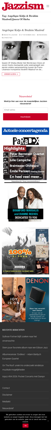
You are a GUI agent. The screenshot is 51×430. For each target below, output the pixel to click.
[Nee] (48, 421)
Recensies (43, 35)
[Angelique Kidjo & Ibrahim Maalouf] (25, 50)
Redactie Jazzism (10, 35)
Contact (6, 388)
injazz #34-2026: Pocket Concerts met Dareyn (23, 376)
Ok (26, 426)
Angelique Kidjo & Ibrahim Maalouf (23, 30)
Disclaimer (7, 394)
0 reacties (8, 38)
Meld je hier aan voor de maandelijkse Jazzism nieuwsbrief (25, 102)
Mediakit (6, 401)
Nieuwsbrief (8, 408)
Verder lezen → (11, 74)
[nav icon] (47, 5)
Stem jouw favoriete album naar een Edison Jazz (25, 347)
